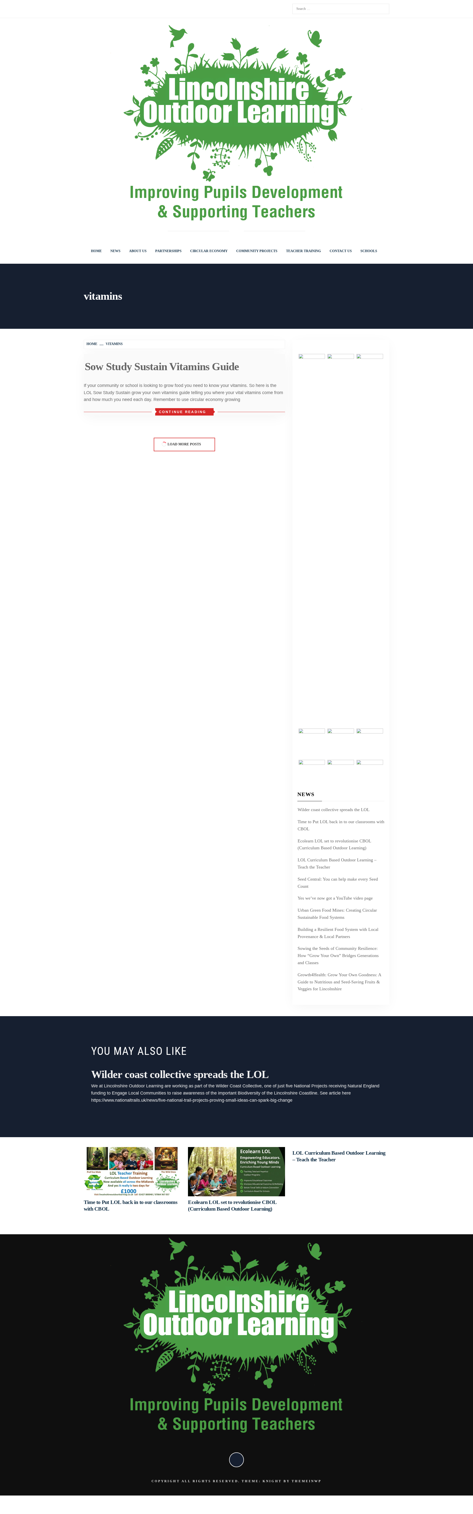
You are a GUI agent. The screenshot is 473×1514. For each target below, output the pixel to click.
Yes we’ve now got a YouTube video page (335, 898)
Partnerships (168, 251)
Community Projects (256, 251)
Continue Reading (182, 412)
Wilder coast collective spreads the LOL (334, 809)
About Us (138, 251)
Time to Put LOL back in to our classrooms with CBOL (341, 825)
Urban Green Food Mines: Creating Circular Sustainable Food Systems (337, 914)
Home (96, 251)
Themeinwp (306, 1481)
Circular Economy (209, 251)
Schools (368, 251)
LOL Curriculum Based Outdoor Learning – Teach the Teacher (337, 863)
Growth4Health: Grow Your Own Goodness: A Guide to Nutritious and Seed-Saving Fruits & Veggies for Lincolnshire (339, 982)
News (115, 251)
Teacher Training (303, 251)
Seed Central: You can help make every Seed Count (338, 883)
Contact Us (341, 251)
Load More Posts (184, 444)
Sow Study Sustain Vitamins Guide (162, 367)
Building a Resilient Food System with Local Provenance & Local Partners (338, 933)
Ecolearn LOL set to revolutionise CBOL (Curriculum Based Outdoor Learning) (334, 844)
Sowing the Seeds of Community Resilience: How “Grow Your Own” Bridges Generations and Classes (338, 955)
